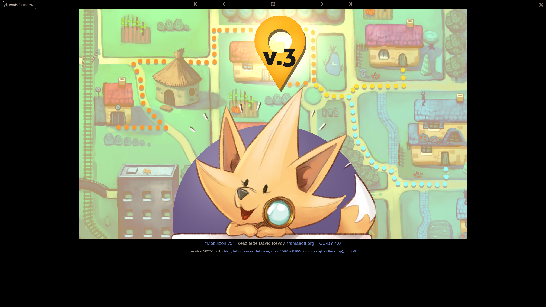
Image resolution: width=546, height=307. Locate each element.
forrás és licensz (21, 5)
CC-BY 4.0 (330, 243)
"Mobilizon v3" (219, 243)
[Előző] (224, 4)
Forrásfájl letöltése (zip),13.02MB (332, 251)
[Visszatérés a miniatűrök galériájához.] (541, 5)
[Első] (196, 4)
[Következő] (322, 4)
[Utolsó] (350, 4)
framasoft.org (300, 243)
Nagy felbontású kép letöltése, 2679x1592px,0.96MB (264, 251)
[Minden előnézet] (273, 4)
